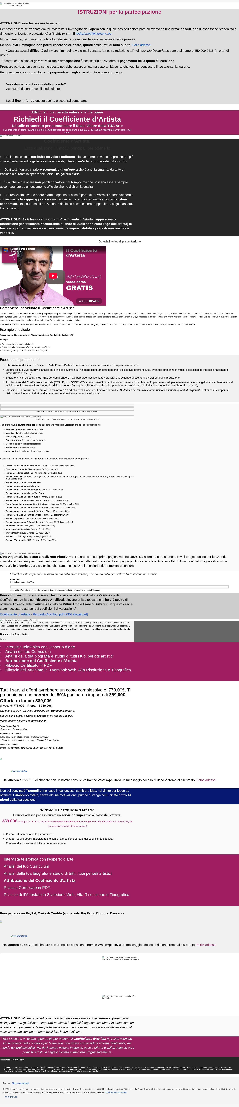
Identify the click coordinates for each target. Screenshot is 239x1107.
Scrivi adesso (205, 780)
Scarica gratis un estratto (116, 1092)
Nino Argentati (20, 1083)
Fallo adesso (141, 45)
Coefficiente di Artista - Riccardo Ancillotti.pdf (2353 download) (44, 614)
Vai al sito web (10, 1097)
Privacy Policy (18, 1060)
